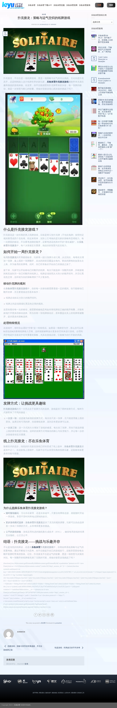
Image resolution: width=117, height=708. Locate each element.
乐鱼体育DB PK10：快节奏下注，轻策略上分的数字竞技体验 (105, 39)
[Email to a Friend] (44, 615)
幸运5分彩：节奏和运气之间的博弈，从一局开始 (105, 49)
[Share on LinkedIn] (52, 615)
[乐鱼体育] (13, 5)
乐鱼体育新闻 (84, 5)
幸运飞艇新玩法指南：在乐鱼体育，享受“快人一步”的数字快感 (105, 113)
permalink (58, 623)
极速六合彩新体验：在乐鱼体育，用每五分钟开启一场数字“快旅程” (105, 169)
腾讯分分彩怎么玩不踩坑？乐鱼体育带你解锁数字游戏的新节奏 (105, 70)
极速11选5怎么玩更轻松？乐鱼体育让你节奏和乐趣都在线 (105, 158)
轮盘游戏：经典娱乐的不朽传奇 (68, 648)
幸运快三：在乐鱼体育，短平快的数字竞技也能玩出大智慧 (105, 181)
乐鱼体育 (31, 5)
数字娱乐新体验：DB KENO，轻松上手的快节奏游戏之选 (105, 91)
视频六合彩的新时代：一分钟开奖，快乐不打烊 (105, 135)
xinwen (53, 24)
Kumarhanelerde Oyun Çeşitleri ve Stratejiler (104, 80)
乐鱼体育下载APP (44, 5)
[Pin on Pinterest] (48, 615)
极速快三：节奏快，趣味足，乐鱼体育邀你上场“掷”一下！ (105, 146)
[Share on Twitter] (40, 615)
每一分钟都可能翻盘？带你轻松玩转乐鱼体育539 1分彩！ (105, 124)
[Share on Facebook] (36, 615)
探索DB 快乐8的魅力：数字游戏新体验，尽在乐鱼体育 (105, 102)
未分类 (44, 14)
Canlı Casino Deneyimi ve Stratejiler (103, 59)
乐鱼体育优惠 (59, 5)
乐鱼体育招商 (71, 5)
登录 (26, 664)
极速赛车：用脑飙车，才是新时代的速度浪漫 (105, 192)
